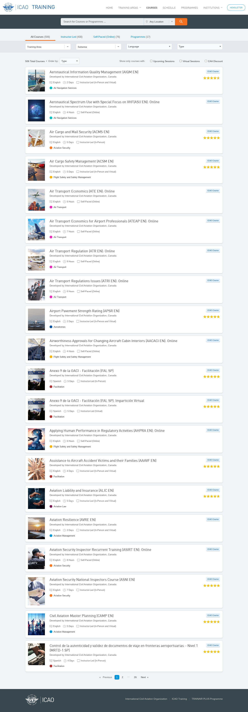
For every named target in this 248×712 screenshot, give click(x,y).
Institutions (211, 7)
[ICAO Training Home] (29, 7)
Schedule (169, 7)
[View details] (39, 80)
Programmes (189, 7)
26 (135, 677)
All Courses (40, 36)
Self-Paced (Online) (106, 36)
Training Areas (128, 7)
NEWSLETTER (236, 7)
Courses (151, 7)
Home (109, 7)
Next (143, 677)
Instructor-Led (71, 36)
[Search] (181, 21)
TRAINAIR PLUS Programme (207, 698)
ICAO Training (179, 698)
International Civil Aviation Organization (146, 698)
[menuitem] (109, 7)
